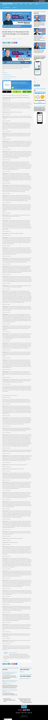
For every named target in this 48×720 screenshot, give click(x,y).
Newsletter (30, 712)
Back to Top (24, 707)
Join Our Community (6, 7)
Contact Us (14, 7)
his (18, 67)
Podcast (31, 3)
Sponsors (37, 3)
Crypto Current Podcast (6, 29)
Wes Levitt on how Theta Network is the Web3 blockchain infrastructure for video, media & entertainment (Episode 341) (9, 686)
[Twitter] (3, 661)
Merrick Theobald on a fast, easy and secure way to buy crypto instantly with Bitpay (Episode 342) (9, 677)
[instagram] (24, 710)
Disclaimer (18, 712)
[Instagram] (7, 661)
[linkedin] (25, 710)
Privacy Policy (24, 712)
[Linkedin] (4, 661)
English (6, 719)
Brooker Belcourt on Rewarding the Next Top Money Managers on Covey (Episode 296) (15, 34)
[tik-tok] (22, 710)
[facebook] (27, 710)
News (26, 3)
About (16, 3)
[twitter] (19, 710)
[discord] (29, 710)
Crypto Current (23, 715)
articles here (26, 95)
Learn (21, 3)
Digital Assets (14, 38)
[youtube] (20, 710)
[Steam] (8, 661)
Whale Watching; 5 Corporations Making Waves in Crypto (9, 700)
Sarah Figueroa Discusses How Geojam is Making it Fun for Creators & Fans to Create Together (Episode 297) (25, 700)
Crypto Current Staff (8, 38)
